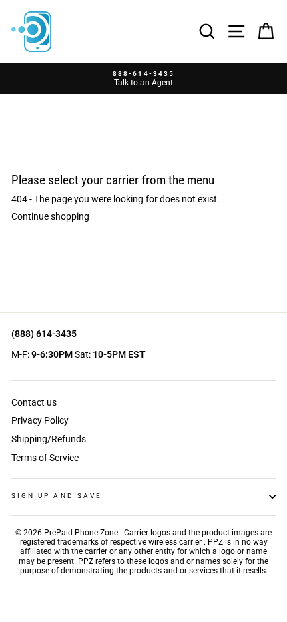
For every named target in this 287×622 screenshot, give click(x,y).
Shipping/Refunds (48, 439)
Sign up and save (56, 495)
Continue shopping (50, 216)
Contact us (34, 402)
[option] (143, 79)
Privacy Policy (40, 420)
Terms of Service (45, 457)
